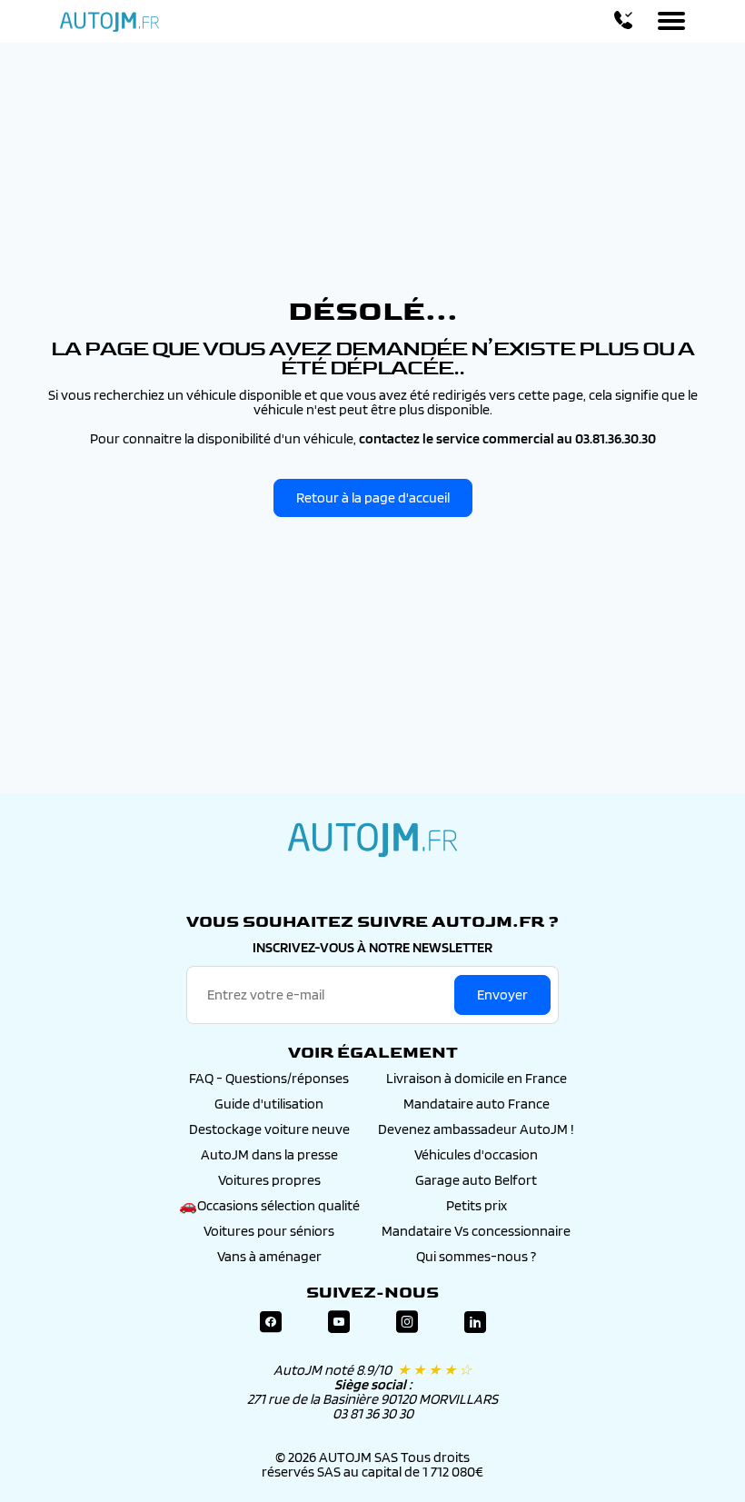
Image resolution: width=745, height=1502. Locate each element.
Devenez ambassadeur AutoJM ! (476, 1129)
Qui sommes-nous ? (476, 1256)
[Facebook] (271, 1322)
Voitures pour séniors (269, 1230)
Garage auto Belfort (476, 1180)
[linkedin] (475, 1322)
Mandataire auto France (476, 1103)
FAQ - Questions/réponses (269, 1078)
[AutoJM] (109, 22)
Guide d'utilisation (268, 1103)
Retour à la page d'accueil (373, 497)
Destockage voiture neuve (269, 1129)
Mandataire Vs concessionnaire (476, 1230)
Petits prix (476, 1205)
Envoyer (502, 994)
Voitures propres (269, 1180)
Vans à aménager (269, 1256)
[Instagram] (407, 1322)
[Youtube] (339, 1322)
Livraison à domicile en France (476, 1078)
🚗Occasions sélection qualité (269, 1205)
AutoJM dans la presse (269, 1154)
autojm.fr (372, 839)
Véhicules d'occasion (476, 1154)
